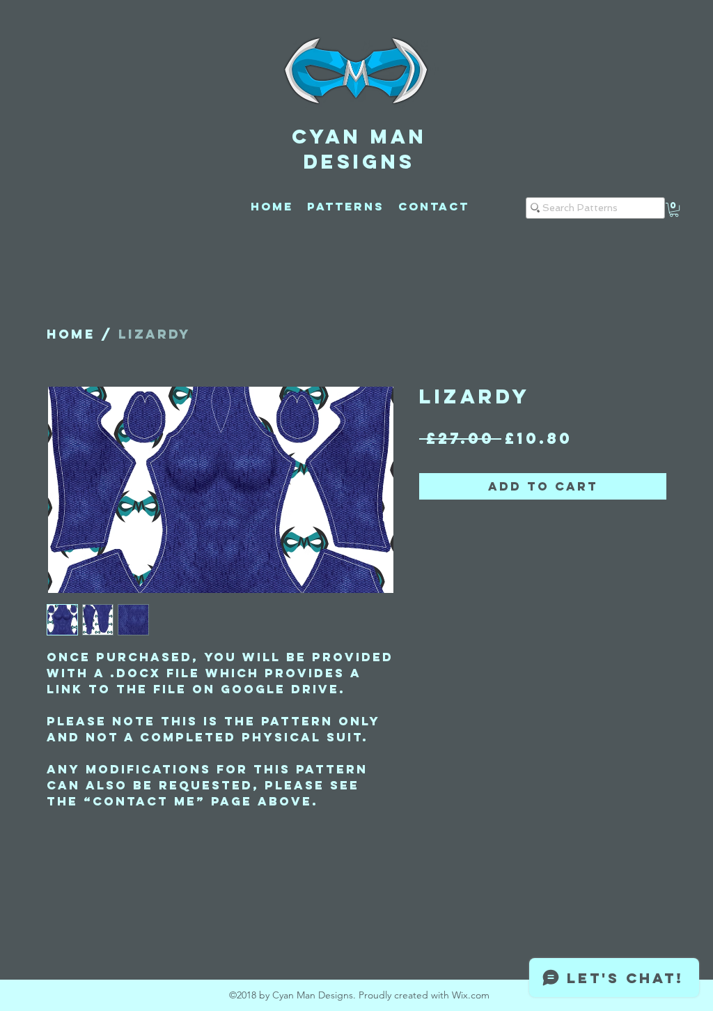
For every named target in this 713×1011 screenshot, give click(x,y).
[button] (674, 210)
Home (71, 334)
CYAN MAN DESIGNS (359, 149)
